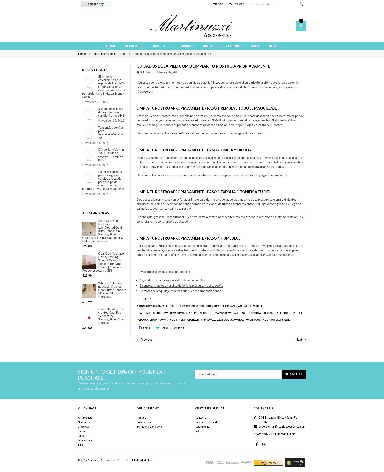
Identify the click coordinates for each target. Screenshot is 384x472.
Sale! (255, 46)
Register (238, 3)
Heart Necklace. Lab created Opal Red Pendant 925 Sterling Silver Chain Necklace (111, 315)
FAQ (197, 431)
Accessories (232, 46)
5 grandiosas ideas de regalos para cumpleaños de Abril (111, 112)
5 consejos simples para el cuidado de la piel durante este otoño (181, 285)
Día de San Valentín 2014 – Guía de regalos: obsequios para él (111, 154)
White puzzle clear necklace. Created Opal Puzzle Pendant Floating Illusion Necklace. (112, 289)
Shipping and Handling (208, 422)
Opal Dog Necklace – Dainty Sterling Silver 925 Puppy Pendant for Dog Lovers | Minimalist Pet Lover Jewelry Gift (104, 262)
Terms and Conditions (149, 426)
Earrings (187, 46)
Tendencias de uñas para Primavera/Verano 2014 (111, 132)
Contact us (201, 417)
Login (219, 3)
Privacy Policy (145, 422)
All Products (85, 417)
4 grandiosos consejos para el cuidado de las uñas (172, 280)
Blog (273, 46)
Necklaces (134, 46)
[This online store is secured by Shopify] (295, 462)
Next (299, 339)
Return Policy (202, 426)
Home (111, 46)
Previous (146, 339)
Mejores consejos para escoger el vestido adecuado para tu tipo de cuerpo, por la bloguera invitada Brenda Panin (103, 180)
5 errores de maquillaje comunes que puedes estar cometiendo (180, 291)
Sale (80, 444)
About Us (142, 417)
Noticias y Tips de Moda (110, 53)
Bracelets (161, 46)
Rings (208, 46)
